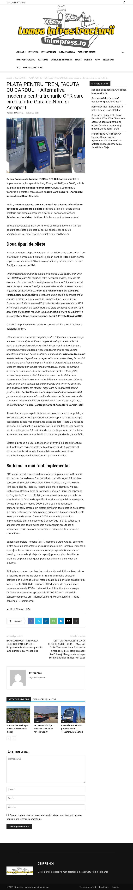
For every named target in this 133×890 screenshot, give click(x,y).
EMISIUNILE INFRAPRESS (61, 60)
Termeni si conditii (88, 887)
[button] (123, 52)
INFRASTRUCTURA (67, 52)
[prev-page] (8, 738)
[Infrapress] (66, 26)
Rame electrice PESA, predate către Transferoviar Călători (72, 728)
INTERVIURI (33, 52)
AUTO (97, 60)
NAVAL (78, 60)
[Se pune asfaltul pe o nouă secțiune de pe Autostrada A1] (46, 714)
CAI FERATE (43, 60)
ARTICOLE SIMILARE (18, 699)
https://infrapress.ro (37, 677)
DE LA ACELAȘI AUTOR (44, 699)
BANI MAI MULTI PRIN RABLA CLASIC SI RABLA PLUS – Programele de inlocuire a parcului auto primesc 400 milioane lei (24, 645)
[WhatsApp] (53, 621)
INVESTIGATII (108, 60)
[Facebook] (124, 2)
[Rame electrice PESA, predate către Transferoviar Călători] (73, 714)
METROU (88, 60)
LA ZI (18, 67)
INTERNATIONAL (48, 52)
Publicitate (104, 887)
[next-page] (14, 738)
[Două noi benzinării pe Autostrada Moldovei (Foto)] (18, 714)
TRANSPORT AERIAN (87, 52)
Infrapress (18, 113)
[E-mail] (68, 621)
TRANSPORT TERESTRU (25, 60)
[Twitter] (38, 621)
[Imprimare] (76, 621)
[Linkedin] (46, 621)
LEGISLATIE (20, 52)
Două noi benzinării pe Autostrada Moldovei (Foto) (17, 728)
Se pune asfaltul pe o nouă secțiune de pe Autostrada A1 (44, 728)
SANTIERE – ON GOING (33, 67)
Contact (115, 887)
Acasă (9, 78)
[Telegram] (61, 621)
